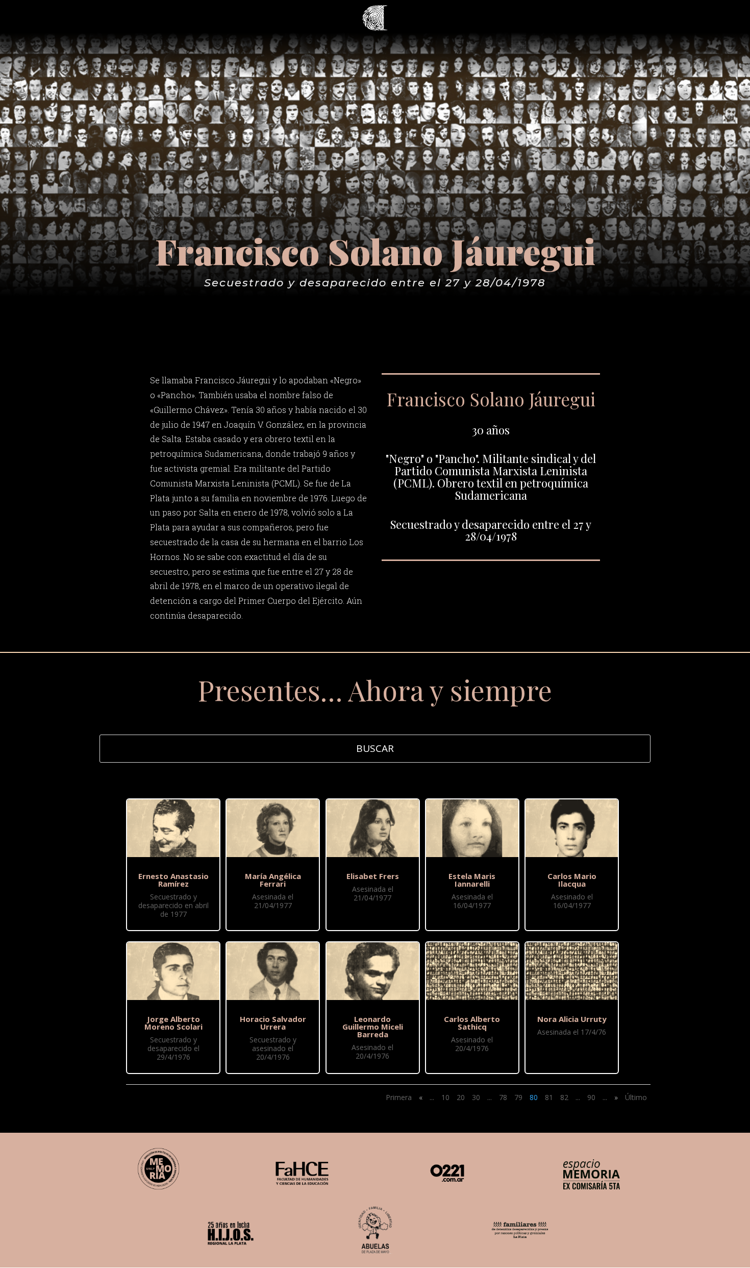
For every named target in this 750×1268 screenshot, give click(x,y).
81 (549, 1097)
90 (591, 1097)
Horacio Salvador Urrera (273, 1023)
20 (461, 1097)
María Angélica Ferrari (273, 880)
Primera (399, 1097)
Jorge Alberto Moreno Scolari (173, 1023)
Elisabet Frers (372, 876)
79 (518, 1097)
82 (564, 1097)
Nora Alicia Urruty (572, 1019)
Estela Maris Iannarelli (471, 880)
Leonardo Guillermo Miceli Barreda (372, 1026)
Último (636, 1097)
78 (503, 1097)
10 (445, 1097)
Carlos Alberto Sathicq (472, 1023)
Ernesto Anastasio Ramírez (173, 880)
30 (476, 1097)
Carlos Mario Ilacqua (571, 880)
